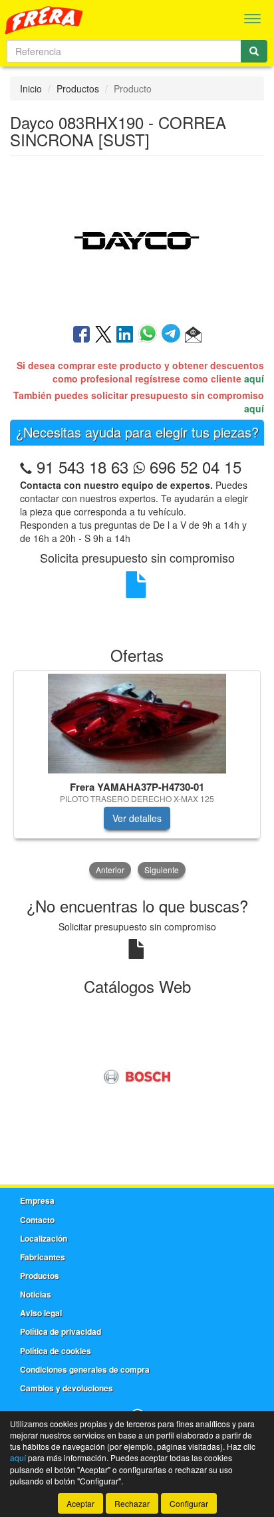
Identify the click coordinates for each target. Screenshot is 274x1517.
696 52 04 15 (193, 466)
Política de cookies (55, 1351)
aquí (254, 378)
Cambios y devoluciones (66, 1388)
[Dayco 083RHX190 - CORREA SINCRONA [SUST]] (137, 239)
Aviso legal (41, 1313)
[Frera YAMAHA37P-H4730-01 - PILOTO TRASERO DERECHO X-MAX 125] (137, 723)
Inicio (31, 88)
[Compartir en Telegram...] (173, 335)
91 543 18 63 (82, 466)
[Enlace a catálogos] (137, 1075)
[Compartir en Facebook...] (81, 335)
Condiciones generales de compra (85, 1369)
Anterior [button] (110, 869)
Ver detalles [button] (137, 818)
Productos (78, 88)
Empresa (37, 1200)
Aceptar (80, 1503)
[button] (193, 335)
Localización (43, 1238)
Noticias (35, 1294)
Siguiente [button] (161, 869)
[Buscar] (254, 51)
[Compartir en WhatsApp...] (150, 335)
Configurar (189, 1503)
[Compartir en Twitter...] (103, 335)
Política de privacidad (60, 1331)
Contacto (37, 1220)
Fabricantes (42, 1257)
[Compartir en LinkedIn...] (125, 335)
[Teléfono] (26, 466)
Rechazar (132, 1503)
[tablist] (137, 775)
